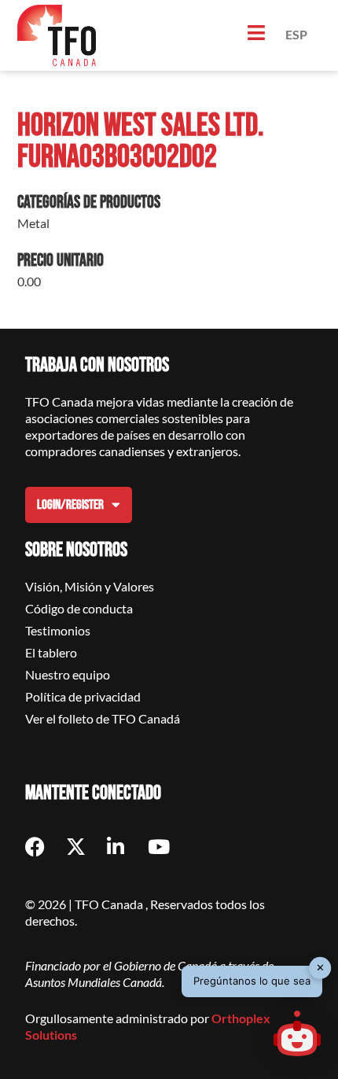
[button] (297, 1035)
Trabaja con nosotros (97, 365)
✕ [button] (320, 967)
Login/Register (70, 505)
